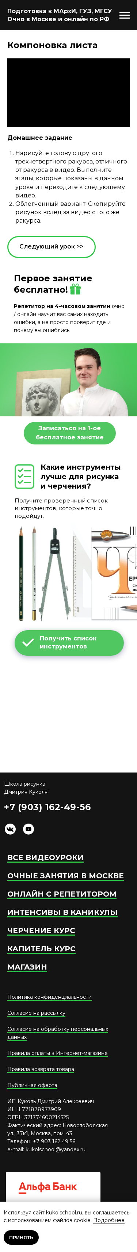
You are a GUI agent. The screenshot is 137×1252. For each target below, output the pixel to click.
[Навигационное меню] (124, 15)
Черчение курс (41, 930)
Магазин (27, 967)
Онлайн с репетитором (62, 894)
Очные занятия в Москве (65, 875)
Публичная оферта (32, 1085)
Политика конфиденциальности (49, 997)
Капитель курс (41, 948)
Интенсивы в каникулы (62, 912)
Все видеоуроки (45, 857)
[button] (70, 433)
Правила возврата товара (40, 1069)
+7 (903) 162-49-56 (47, 807)
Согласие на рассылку (36, 1013)
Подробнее (109, 1220)
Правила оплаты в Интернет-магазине (57, 1053)
